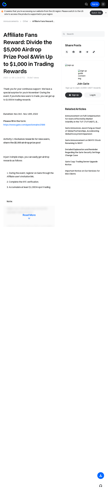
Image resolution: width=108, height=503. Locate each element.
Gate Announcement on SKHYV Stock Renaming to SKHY (83, 141)
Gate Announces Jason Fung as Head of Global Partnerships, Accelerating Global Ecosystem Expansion (82, 131)
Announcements (11, 21)
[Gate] (4, 4)
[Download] (100, 475)
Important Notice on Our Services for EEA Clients (82, 172)
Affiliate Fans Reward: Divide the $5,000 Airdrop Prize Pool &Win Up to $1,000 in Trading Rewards (43, 21)
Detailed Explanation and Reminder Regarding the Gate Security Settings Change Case (82, 152)
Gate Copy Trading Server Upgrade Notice (81, 163)
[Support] (100, 485)
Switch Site (96, 13)
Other (25, 21)
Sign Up (95, 4)
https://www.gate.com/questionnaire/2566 (24, 124)
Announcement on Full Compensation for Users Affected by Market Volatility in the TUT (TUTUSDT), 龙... (82, 119)
